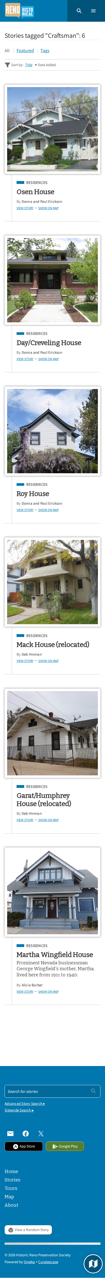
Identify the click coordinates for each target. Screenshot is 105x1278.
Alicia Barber (32, 985)
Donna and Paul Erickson (42, 201)
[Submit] (93, 1091)
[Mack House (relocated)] (52, 582)
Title (28, 64)
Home (11, 1171)
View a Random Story (32, 1229)
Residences (36, 182)
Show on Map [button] (48, 208)
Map (9, 1197)
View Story (25, 208)
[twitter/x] (41, 1134)
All (7, 50)
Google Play (68, 1146)
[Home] (19, 11)
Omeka (29, 1261)
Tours (11, 1188)
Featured (25, 50)
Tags (45, 50)
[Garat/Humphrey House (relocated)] (52, 733)
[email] (10, 1134)
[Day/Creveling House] (52, 280)
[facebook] (26, 1134)
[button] (79, 11)
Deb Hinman (32, 654)
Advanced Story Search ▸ (25, 1103)
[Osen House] (52, 129)
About (11, 1205)
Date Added (47, 64)
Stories (12, 1180)
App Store (27, 1146)
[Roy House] (52, 431)
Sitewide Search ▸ (19, 1110)
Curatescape (48, 1261)
